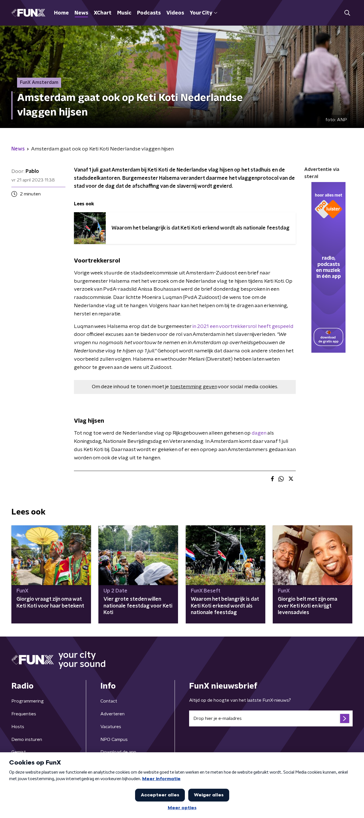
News (81, 13)
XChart (102, 13)
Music (124, 13)
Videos (175, 13)
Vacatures (110, 726)
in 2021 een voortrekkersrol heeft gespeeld (243, 326)
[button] (347, 13)
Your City (201, 13)
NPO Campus (114, 739)
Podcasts (149, 13)
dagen (259, 433)
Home (61, 13)
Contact (108, 701)
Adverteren (112, 714)
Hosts (17, 726)
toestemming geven (193, 386)
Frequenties (23, 714)
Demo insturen (26, 739)
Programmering (27, 701)
